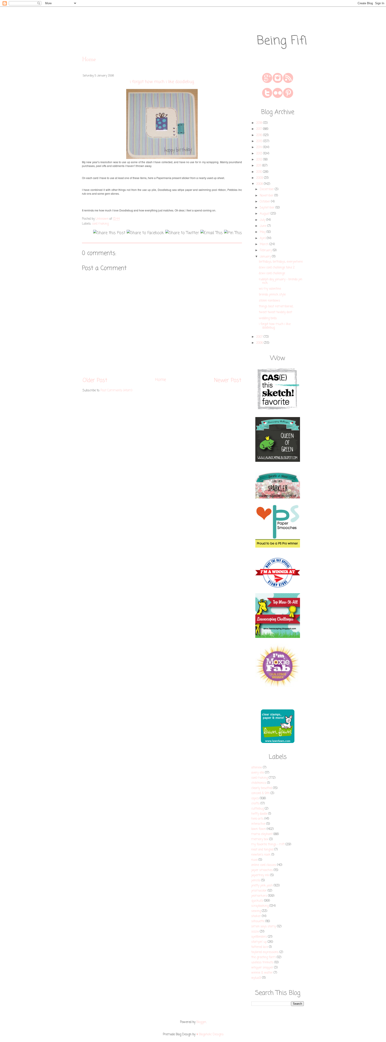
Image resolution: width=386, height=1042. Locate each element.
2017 (259, 129)
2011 (259, 165)
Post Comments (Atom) (116, 390)
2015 (259, 141)
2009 (260, 178)
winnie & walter (262, 972)
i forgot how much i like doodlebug (275, 326)
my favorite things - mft (268, 844)
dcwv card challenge (272, 273)
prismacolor (259, 890)
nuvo (254, 860)
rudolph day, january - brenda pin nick (280, 281)
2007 (260, 337)
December (267, 189)
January (266, 256)
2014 (259, 147)
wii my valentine (270, 289)
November (267, 195)
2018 (259, 123)
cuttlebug (257, 808)
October (265, 201)
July (263, 220)
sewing (256, 911)
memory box (259, 839)
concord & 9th (260, 793)
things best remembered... (276, 306)
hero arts (257, 818)
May (263, 232)
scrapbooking (260, 906)
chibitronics (258, 783)
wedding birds (268, 318)
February (266, 250)
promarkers (259, 896)
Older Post (95, 380)
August (265, 213)
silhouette (257, 921)
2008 (260, 184)
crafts (255, 803)
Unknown (102, 219)
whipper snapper (262, 967)
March (264, 244)
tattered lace (259, 947)
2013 (259, 153)
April (263, 238)
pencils (255, 880)
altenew (256, 767)
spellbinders (259, 936)
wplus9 (256, 978)
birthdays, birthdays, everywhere (281, 261)
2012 (259, 159)
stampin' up (259, 942)
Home (89, 60)
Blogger (201, 1022)
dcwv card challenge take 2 (277, 267)
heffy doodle (259, 814)
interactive (258, 824)
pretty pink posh (262, 885)
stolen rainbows (269, 300)
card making (100, 223)
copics (255, 798)
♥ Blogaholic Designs (210, 1034)
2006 (260, 343)
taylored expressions (265, 952)
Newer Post (227, 380)
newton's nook (261, 854)
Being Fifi (282, 41)
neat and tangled (262, 849)
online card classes (263, 865)
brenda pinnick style (272, 294)
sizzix (255, 931)
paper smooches (262, 870)
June (263, 226)
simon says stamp (263, 926)
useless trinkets (262, 962)
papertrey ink (260, 875)
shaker (256, 916)
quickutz (257, 901)
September (267, 207)
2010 (259, 172)
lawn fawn (258, 829)
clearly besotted (261, 788)
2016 (259, 135)
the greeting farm (263, 957)
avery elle (257, 772)
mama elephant (262, 834)
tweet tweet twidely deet (275, 312)
